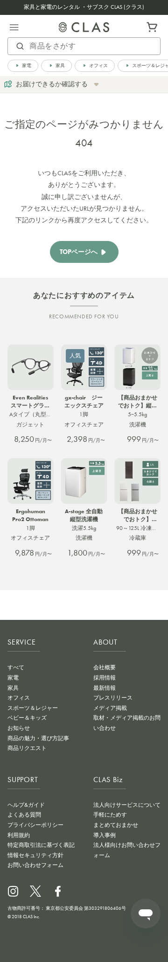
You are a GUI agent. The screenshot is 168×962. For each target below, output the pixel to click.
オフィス (18, 697)
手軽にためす (110, 814)
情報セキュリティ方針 (35, 855)
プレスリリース (113, 697)
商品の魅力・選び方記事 (38, 738)
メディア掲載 (110, 708)
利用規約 (18, 835)
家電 (13, 677)
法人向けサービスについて (127, 805)
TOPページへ (79, 252)
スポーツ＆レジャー (32, 708)
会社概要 (104, 667)
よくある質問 (24, 814)
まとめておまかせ (115, 825)
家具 (13, 688)
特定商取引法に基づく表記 (41, 845)
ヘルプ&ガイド (26, 805)
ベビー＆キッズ (27, 718)
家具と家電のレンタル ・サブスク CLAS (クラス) (84, 7)
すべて (15, 667)
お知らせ (18, 728)
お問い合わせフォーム (35, 865)
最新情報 (104, 688)
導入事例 (104, 835)
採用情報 (104, 677)
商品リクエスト (27, 748)
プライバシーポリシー (35, 825)
